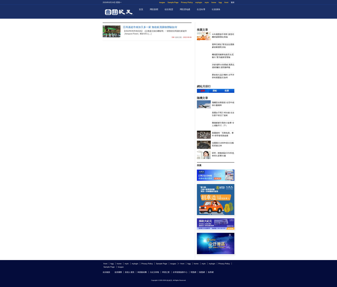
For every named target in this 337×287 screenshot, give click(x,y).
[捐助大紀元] (215, 229)
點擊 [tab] (203, 91)
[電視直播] (215, 253)
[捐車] (215, 214)
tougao (162, 2)
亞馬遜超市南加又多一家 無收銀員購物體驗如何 (150, 27)
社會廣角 (216, 9)
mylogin (198, 2)
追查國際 (118, 272)
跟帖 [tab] (215, 91)
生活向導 (201, 9)
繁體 (232, 2)
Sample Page (173, 2)
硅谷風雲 (169, 9)
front (226, 2)
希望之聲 (166, 272)
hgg (220, 2)
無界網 (211, 272)
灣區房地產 (185, 9)
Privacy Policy (187, 2)
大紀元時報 (154, 272)
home (213, 2)
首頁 (141, 9)
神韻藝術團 (142, 272)
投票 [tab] (227, 91)
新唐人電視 (129, 272)
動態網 (202, 272)
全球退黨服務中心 (180, 272)
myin (207, 2)
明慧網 (193, 272)
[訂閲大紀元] (215, 180)
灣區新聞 (154, 9)
